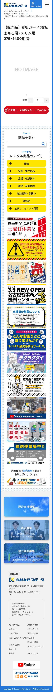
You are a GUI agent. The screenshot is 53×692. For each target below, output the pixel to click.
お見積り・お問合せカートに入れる (27, 109)
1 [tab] (27, 95)
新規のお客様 (32, 625)
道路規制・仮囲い (10, 14)
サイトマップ (32, 653)
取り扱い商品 (14, 625)
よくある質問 (14, 645)
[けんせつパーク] (15, 4)
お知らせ (12, 649)
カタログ (12, 629)
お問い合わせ (32, 629)
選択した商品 (36, 6)
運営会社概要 (32, 633)
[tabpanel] (26, 69)
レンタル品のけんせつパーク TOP (16, 11)
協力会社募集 (32, 642)
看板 (23, 14)
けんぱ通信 (13, 633)
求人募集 (30, 638)
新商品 (11, 653)
